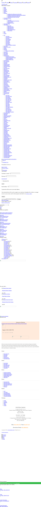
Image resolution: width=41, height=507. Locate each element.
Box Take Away (8, 99)
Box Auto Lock (8, 110)
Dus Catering (8, 44)
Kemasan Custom (7, 86)
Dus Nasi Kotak (6, 141)
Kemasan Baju (6, 140)
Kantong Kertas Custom (8, 88)
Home (5, 7)
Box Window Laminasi (10, 111)
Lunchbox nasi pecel (7, 136)
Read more (2, 215)
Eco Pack (5, 67)
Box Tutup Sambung (9, 107)
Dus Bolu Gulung (7, 125)
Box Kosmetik (8, 98)
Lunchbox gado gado (7, 128)
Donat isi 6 (5, 51)
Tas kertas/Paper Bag (7, 148)
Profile (5, 8)
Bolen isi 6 (5, 69)
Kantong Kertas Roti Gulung (7, 302)
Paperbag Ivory (6, 60)
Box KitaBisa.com (3, 227)
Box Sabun (8, 104)
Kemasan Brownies (7, 120)
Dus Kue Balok (6, 89)
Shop (5, 200)
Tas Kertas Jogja (6, 149)
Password (4, 176)
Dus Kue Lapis (6, 93)
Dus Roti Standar (9, 37)
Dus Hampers (6, 84)
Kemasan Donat (6, 130)
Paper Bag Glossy (7, 146)
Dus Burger (6, 54)
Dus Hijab (7, 38)
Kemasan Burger (6, 65)
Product (5, 10)
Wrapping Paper (6, 71)
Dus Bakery (6, 131)
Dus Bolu (5, 123)
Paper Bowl (6, 124)
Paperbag (5, 48)
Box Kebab (6, 133)
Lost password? (4, 178)
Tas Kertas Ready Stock (8, 152)
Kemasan (5, 49)
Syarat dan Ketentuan (7, 18)
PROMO (5, 127)
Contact (5, 33)
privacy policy (29, 193)
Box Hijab (7, 95)
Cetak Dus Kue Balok (7, 115)
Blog (4, 32)
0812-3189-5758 (17, 424)
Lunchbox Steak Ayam (7, 138)
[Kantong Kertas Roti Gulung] (7, 299)
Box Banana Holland (3, 220)
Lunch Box (6, 256)
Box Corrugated (6, 61)
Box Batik (5, 119)
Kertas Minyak (6, 134)
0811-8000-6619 (25, 427)
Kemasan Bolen (6, 76)
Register (3, 196)
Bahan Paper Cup (10, 28)
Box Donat (8, 105)
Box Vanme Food (3, 231)
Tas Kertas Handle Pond (8, 155)
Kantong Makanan (7, 81)
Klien (5, 12)
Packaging (5, 63)
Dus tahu (5, 143)
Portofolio (5, 11)
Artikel (5, 404)
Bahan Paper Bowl (10, 27)
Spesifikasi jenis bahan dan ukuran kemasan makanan (16, 15)
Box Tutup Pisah (7, 253)
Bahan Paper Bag (10, 26)
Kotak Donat (6, 137)
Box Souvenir (6, 251)
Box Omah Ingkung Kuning (5, 224)
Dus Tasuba (6, 52)
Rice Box (5, 129)
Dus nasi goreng (6, 85)
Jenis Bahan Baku (7, 23)
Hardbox (5, 91)
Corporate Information (5, 432)
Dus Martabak (6, 126)
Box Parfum (8, 97)
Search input (4, 199)
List (0, 207)
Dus (4, 35)
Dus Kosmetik (8, 39)
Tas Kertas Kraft (6, 153)
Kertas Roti (6, 132)
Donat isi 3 (5, 142)
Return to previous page (6, 202)
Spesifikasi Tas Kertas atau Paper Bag (13, 16)
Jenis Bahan (6, 24)
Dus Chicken (8, 40)
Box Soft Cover (8, 100)
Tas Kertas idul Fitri (7, 156)
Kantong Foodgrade (9, 58)
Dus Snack (8, 41)
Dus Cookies (6, 122)
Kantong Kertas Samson (10, 56)
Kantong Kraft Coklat (7, 373)
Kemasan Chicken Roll (8, 79)
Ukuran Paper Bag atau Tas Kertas (13, 17)
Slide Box (5, 114)
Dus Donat (8, 43)
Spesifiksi (5, 13)
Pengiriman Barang (10, 22)
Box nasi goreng (6, 92)
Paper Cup (5, 74)
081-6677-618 (27, 424)
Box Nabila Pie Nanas (4, 217)
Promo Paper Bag (7, 112)
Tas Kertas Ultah (6, 150)
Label (5, 118)
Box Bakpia (6, 113)
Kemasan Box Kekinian (10, 50)
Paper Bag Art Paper (6, 296)
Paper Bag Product (7, 66)
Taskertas (5, 121)
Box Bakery (4, 258)
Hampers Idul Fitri (7, 116)
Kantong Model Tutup (9, 59)
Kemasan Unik (6, 70)
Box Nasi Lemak (7, 75)
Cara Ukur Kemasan (7, 395)
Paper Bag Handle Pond (8, 145)
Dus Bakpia (6, 87)
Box (4, 94)
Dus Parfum (8, 42)
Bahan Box (9, 25)
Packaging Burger (7, 73)
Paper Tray (5, 82)
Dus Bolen (5, 62)
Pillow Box (8, 106)
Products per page (3, 209)
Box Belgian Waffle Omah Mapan (6, 213)
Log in (3, 183)
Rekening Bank (10, 21)
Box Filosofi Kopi (3, 234)
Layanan (5, 9)
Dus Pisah (7, 36)
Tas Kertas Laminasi (7, 151)
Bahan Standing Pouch (11, 29)
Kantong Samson (7, 135)
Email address (5, 186)
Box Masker (8, 101)
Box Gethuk (6, 72)
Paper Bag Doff (6, 147)
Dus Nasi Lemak (6, 68)
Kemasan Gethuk (7, 64)
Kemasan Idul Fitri (7, 90)
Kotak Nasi (6, 83)
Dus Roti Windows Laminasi (11, 45)
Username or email (6, 173)
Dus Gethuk (6, 53)
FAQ (4, 31)
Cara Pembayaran (7, 393)
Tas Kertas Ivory (6, 154)
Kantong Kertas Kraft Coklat (11, 57)
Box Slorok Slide (9, 96)
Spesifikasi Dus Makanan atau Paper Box (14, 14)
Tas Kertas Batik (6, 157)
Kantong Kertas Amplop (7, 290)
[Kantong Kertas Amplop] (6, 288)
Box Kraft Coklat (9, 102)
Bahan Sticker (9, 30)
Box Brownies (6, 80)
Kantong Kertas (6, 55)
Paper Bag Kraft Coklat (8, 144)
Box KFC (7, 103)
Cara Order (6, 392)
